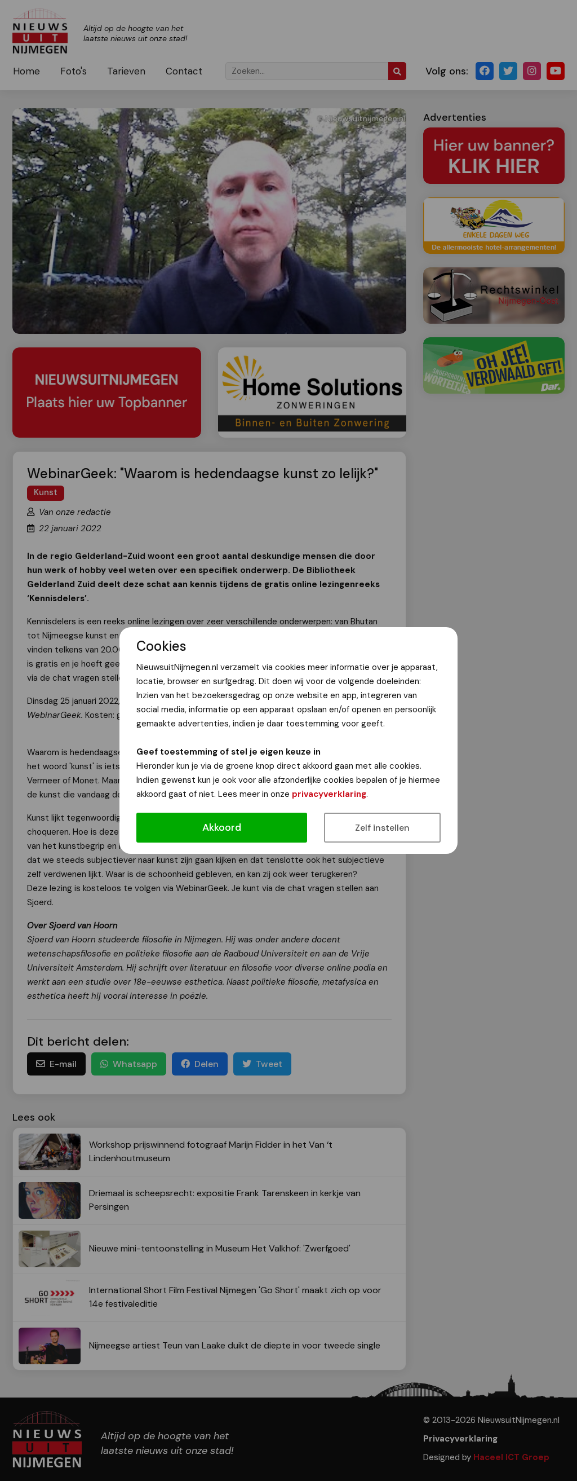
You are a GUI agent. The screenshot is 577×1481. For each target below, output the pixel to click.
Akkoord (221, 827)
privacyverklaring (329, 794)
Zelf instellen (382, 828)
